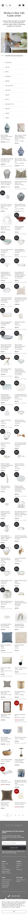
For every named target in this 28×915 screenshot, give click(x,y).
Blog (3, 865)
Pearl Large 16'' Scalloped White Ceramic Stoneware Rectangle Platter (6, 396)
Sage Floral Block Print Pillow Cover (21, 182)
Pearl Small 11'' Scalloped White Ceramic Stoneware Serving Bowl (20, 371)
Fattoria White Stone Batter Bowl (6, 581)
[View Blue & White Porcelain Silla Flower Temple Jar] (7, 127)
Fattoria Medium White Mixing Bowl (20, 250)
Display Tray (4, 780)
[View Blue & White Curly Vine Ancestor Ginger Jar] (21, 151)
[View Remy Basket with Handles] (21, 684)
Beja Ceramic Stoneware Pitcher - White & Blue (20, 346)
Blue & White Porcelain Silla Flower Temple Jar (6, 137)
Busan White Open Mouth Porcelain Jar (6, 182)
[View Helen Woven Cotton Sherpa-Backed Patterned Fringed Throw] (21, 127)
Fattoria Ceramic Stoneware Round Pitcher (6, 559)
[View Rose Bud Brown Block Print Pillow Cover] (7, 151)
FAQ (17, 867)
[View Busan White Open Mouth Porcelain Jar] (7, 174)
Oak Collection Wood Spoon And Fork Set (20, 443)
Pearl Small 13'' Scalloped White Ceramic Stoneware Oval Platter (20, 488)
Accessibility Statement (5, 886)
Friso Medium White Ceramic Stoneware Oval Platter (6, 299)
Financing (19, 869)
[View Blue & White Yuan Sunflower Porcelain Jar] (21, 197)
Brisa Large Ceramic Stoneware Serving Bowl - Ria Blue (6, 346)
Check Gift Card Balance (20, 880)
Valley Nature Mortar (6, 759)
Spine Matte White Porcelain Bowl (6, 625)
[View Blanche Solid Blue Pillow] (7, 637)
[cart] (23, 5)
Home (2, 55)
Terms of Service (6, 880)
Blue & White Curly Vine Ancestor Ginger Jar (20, 160)
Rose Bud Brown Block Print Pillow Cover (7, 159)
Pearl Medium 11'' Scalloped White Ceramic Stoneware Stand (6, 274)
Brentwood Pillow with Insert (5, 692)
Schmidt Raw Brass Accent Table (6, 369)
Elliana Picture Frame (20, 737)
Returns (18, 865)
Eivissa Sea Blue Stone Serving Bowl (7, 250)
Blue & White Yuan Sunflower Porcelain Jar (20, 206)
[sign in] (20, 5)
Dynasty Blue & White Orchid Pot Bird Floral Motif (21, 782)
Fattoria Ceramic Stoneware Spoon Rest (19, 465)
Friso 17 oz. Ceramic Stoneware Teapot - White (6, 206)
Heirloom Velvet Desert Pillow (5, 803)
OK (14, 911)
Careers (4, 867)
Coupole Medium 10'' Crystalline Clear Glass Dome (21, 396)
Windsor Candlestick (20, 803)
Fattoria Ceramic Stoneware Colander (20, 421)
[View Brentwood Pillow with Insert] (7, 684)
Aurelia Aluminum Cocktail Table (19, 760)
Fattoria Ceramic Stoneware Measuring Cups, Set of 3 (7, 465)
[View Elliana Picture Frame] (21, 730)
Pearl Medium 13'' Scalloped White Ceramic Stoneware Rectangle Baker (20, 274)
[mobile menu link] (3, 5)
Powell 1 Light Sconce (21, 668)
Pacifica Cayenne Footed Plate (19, 227)
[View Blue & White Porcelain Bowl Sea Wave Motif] (7, 730)
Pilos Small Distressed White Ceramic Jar (7, 602)
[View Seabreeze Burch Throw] (21, 637)
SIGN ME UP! (14, 848)
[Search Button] (10, 5)
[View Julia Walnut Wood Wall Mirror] (7, 707)
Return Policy (5, 883)
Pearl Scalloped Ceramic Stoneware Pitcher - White (6, 537)
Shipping (19, 863)
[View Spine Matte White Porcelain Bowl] (7, 616)
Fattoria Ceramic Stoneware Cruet (5, 486)
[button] (14, 62)
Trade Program (6, 869)
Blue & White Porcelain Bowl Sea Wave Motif (6, 739)
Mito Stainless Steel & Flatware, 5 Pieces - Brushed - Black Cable (21, 513)
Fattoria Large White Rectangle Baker (6, 322)
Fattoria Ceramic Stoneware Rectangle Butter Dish (21, 603)
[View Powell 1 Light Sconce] (21, 660)
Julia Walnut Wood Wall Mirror (6, 715)
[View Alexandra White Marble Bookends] (21, 616)
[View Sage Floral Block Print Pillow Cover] (21, 174)
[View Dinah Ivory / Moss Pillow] (7, 660)
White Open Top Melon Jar (5, 227)
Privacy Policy (6, 881)
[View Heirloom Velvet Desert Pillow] (7, 795)
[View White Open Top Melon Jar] (7, 219)
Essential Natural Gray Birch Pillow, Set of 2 (21, 298)
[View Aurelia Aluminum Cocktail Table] (21, 752)
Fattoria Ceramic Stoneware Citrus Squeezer (5, 513)
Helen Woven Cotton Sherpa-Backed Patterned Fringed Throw (20, 137)
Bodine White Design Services (6, 872)
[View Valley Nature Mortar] (7, 752)
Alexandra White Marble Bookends (19, 625)
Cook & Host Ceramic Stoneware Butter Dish (21, 536)
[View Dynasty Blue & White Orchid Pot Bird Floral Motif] (21, 773)
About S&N (5, 863)
